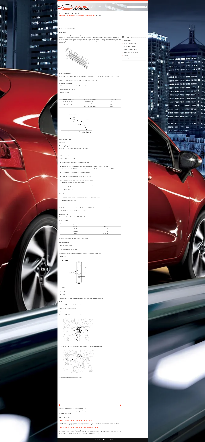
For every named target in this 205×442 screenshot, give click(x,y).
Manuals (61, 2)
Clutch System (127, 55)
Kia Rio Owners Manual (130, 43)
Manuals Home (127, 40)
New (83, 2)
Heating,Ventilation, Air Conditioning (84, 15)
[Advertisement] (90, 22)
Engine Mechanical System (130, 49)
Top (87, 2)
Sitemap (93, 2)
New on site (127, 59)
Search (99, 2)
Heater (94, 15)
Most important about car (130, 62)
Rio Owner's (69, 2)
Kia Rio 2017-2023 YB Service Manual (67, 15)
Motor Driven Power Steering (131, 52)
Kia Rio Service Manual (129, 46)
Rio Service (77, 2)
